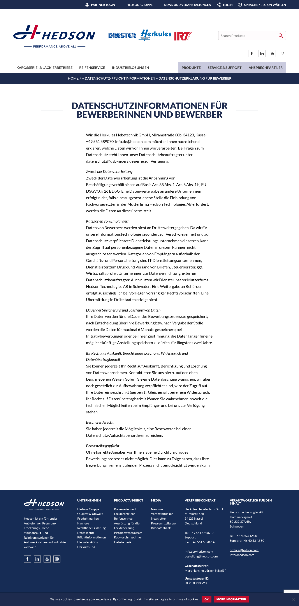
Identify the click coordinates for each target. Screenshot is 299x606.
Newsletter (158, 518)
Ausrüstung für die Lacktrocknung (126, 525)
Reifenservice (92, 67)
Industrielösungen (130, 67)
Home (73, 78)
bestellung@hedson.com (201, 556)
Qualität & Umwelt (90, 513)
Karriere (83, 523)
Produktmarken (88, 518)
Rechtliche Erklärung (91, 528)
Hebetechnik (122, 542)
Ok (206, 599)
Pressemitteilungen (164, 523)
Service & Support (225, 67)
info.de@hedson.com (199, 551)
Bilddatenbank (161, 528)
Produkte (191, 67)
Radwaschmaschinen (128, 537)
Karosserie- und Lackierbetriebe (125, 511)
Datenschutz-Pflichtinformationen (91, 535)
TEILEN (228, 5)
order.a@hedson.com (244, 550)
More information (231, 599)
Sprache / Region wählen (265, 5)
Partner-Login (103, 5)
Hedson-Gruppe (140, 5)
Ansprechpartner (266, 67)
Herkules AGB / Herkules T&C (87, 544)
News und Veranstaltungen (187, 5)
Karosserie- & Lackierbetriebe (44, 67)
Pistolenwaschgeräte (128, 533)
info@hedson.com (242, 555)
